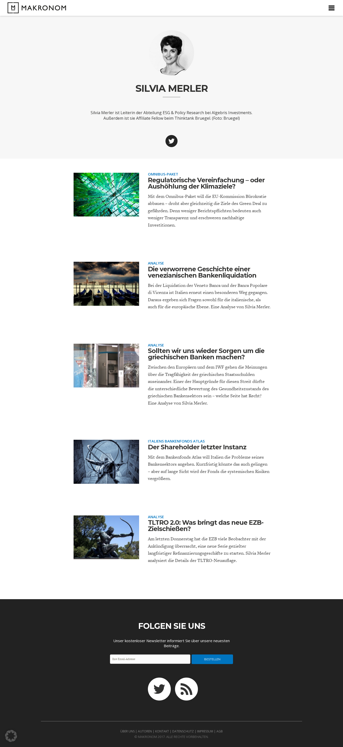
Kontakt (162, 731)
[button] (11, 736)
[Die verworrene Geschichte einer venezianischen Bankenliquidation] (106, 301)
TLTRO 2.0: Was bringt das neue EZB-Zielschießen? (205, 526)
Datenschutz (183, 731)
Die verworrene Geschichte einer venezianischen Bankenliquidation (202, 272)
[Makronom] (35, 10)
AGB (219, 731)
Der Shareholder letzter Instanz (197, 447)
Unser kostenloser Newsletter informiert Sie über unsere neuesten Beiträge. (171, 643)
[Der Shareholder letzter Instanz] (106, 479)
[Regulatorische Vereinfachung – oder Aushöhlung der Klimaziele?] (106, 212)
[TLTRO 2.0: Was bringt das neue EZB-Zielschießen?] (106, 555)
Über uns (127, 731)
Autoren (145, 731)
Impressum (205, 731)
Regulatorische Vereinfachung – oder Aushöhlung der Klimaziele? (206, 183)
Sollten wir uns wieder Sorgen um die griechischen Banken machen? (206, 354)
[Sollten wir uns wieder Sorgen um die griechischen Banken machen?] (106, 383)
